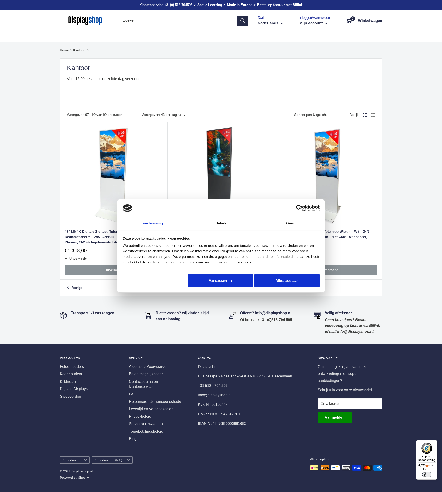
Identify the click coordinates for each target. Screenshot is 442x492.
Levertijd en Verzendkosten (151, 409)
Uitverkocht (114, 270)
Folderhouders (72, 34)
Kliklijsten (130, 34)
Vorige (77, 288)
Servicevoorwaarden (146, 424)
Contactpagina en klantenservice (143, 384)
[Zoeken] (242, 21)
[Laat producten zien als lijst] (373, 115)
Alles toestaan (287, 280)
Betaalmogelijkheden (146, 374)
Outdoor (238, 34)
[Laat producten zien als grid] (365, 115)
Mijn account (311, 23)
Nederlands (70, 460)
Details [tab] (221, 223)
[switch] (426, 474)
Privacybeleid (140, 416)
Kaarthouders (103, 34)
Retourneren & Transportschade (155, 401)
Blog (133, 439)
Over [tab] (290, 223)
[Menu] (434, 443)
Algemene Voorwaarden (149, 366)
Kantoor (152, 34)
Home (64, 50)
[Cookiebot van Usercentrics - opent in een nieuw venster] (299, 208)
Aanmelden (335, 417)
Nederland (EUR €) (108, 460)
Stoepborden (213, 34)
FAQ (132, 394)
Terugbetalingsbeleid (146, 431)
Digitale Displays (181, 34)
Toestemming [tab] (152, 223)
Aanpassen (218, 280)
